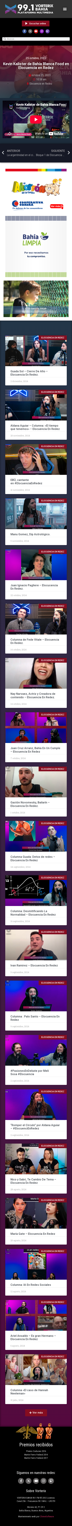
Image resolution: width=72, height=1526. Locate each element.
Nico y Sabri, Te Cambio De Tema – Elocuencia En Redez (33, 1181)
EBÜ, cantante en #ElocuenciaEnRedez (26, 481)
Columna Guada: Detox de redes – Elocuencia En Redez (32, 858)
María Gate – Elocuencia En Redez (32, 1233)
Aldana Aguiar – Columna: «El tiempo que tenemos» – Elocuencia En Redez (35, 427)
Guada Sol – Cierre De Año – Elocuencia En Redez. (29, 373)
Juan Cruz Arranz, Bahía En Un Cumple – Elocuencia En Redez (35, 749)
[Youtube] (36, 31)
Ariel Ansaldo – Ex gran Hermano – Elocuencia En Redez (33, 1337)
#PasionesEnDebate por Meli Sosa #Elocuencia (29, 1072)
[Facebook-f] (24, 31)
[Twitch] (47, 31)
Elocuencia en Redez (40, 83)
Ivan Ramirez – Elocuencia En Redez (34, 965)
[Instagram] (42, 31)
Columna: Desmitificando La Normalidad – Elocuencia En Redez (33, 912)
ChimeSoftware (47, 1516)
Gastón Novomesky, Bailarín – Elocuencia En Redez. (30, 804)
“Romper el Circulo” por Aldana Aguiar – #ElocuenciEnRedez (35, 1126)
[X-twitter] (30, 31)
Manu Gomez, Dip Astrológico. (30, 534)
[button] (65, 9)
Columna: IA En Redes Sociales (31, 1284)
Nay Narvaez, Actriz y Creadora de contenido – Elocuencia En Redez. (32, 695)
